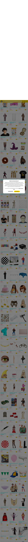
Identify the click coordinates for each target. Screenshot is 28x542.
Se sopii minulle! (17, 91)
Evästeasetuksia (10, 91)
